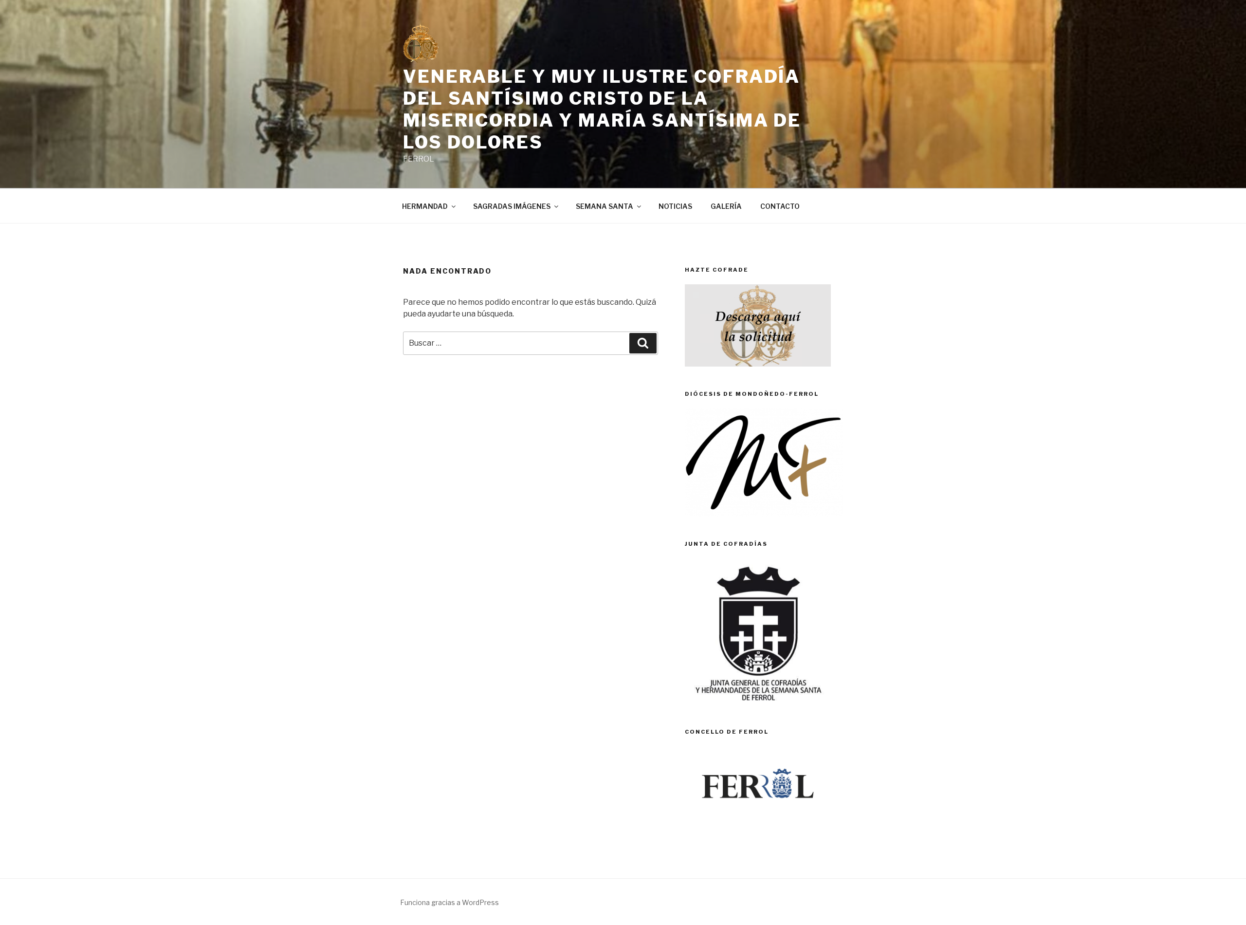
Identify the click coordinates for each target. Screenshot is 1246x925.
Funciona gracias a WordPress (449, 902)
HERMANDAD (425, 206)
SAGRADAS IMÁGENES (511, 206)
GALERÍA (726, 206)
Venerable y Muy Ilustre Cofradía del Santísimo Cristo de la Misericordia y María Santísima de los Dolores (602, 109)
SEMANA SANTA (604, 206)
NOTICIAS (675, 206)
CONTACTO (780, 206)
